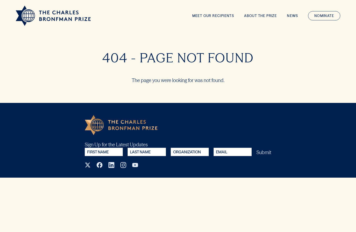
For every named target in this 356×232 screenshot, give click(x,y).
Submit (263, 152)
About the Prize (260, 16)
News (292, 16)
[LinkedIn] (111, 165)
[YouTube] (135, 165)
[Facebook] (99, 165)
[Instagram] (123, 165)
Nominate (324, 16)
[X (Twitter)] (88, 165)
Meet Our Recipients (213, 16)
